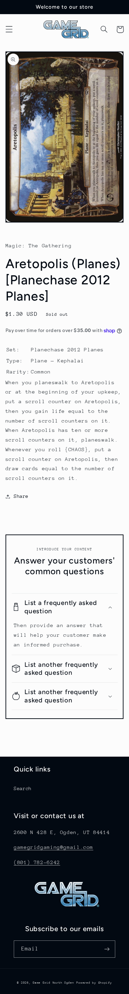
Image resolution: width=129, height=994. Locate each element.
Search (23, 788)
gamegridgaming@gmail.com (53, 847)
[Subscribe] (107, 948)
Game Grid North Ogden (53, 982)
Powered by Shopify (94, 982)
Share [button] (21, 496)
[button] (9, 29)
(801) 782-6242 (37, 862)
